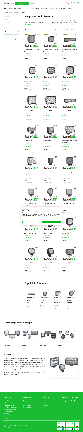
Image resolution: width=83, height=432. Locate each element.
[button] (26, 209)
